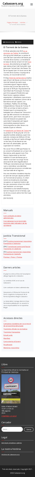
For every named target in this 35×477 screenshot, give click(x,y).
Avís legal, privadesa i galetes (11, 443)
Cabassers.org (13, 3)
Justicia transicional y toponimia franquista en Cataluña (17, 253)
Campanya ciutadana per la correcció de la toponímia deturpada (17, 325)
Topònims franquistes (12, 332)
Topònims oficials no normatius (15, 329)
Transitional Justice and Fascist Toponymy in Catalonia (17, 248)
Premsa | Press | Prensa (13, 257)
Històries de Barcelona (17, 78)
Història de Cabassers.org (10, 454)
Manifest (7, 338)
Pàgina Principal (12, 22)
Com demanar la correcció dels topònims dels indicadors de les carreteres (15, 223)
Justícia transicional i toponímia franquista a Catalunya (18, 242)
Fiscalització (8, 345)
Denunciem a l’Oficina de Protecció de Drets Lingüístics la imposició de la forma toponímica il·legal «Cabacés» (16, 294)
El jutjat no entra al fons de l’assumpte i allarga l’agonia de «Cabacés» (17, 275)
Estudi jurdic (8, 335)
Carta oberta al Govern (12, 341)
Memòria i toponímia (11, 348)
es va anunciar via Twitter (15, 52)
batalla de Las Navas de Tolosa (17, 131)
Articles (22, 22)
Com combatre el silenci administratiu (12, 217)
